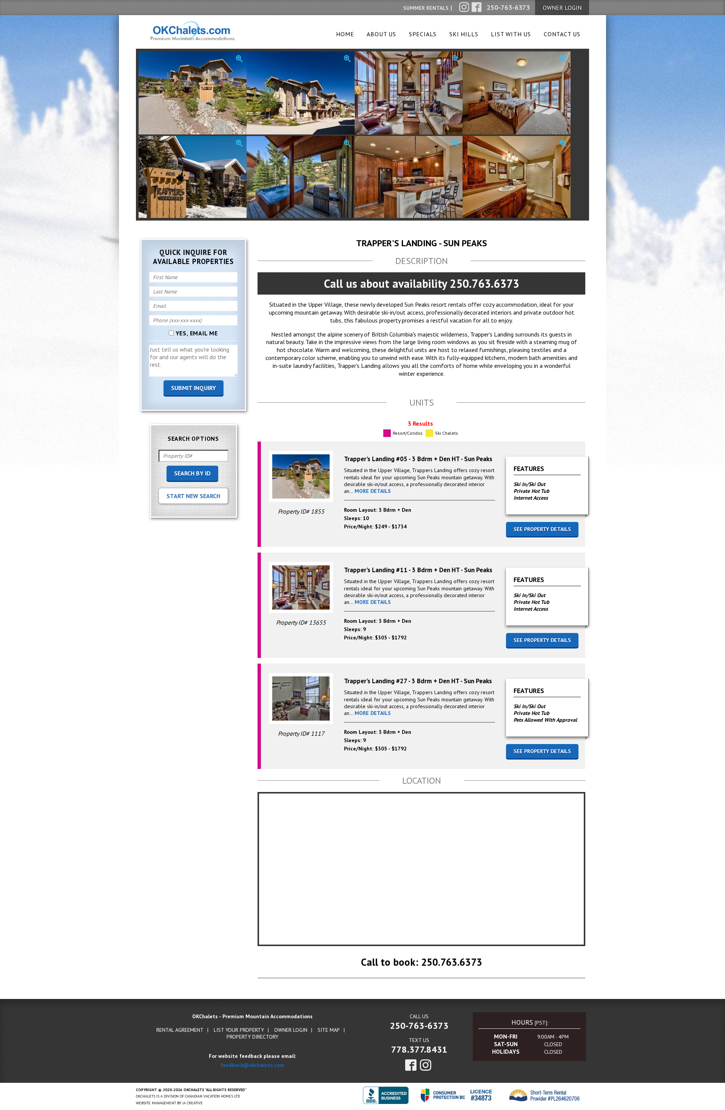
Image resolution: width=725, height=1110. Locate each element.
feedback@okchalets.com (252, 1065)
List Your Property (239, 1030)
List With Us (511, 34)
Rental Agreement (180, 1030)
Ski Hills (463, 34)
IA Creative (192, 1103)
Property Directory (252, 1036)
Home (345, 34)
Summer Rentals (426, 8)
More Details (373, 491)
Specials (423, 34)
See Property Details (542, 529)
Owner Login (290, 1030)
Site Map (329, 1030)
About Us (381, 34)
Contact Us (562, 34)
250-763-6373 (419, 1025)
